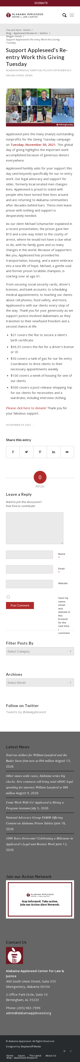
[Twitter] (64, 1051)
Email (61, 570)
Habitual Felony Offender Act (50, 70)
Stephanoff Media (31, 1046)
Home (26, 29)
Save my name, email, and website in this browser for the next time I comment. (64, 615)
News (28, 75)
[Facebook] (71, 1051)
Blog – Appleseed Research (21, 33)
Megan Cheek (14, 36)
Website (63, 583)
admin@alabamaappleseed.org (28, 1013)
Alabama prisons (17, 70)
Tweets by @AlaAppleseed (26, 712)
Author (44, 33)
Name (61, 555)
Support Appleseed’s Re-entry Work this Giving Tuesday (37, 57)
